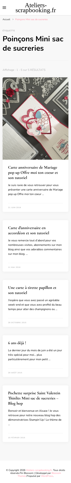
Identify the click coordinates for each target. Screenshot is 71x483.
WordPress (47, 476)
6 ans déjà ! (17, 342)
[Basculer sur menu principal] (4, 7)
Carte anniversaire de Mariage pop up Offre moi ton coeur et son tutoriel (33, 172)
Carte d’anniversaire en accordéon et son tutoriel (28, 230)
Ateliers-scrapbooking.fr (36, 8)
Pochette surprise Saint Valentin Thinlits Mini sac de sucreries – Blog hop (34, 398)
